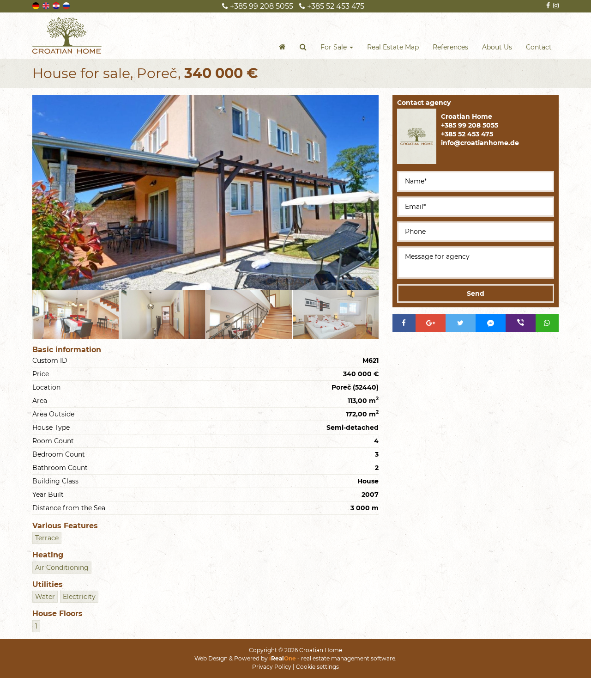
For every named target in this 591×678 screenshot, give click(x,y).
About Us (497, 47)
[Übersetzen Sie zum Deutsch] (36, 5)
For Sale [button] (334, 47)
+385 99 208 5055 (260, 6)
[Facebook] (404, 323)
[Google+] (431, 323)
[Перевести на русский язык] (67, 5)
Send (475, 293)
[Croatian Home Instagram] (555, 5)
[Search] (303, 47)
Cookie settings (317, 666)
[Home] (282, 47)
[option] (75, 314)
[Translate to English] (46, 5)
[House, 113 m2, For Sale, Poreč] (205, 192)
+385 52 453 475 (334, 6)
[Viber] (521, 323)
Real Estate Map (393, 47)
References (450, 47)
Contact (539, 47)
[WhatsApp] (547, 323)
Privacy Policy (271, 666)
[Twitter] (461, 323)
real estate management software (348, 658)
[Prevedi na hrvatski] (57, 5)
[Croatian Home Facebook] (547, 5)
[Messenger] (491, 323)
